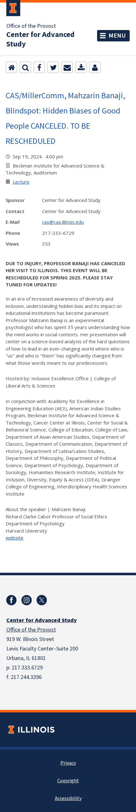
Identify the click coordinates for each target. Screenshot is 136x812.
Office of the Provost (31, 26)
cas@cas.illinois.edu (63, 222)
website (14, 537)
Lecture (21, 182)
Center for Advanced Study (40, 39)
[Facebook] (39, 67)
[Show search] (25, 67)
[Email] (67, 67)
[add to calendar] (81, 67)
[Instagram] (27, 600)
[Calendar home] (11, 67)
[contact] (95, 67)
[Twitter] (53, 67)
